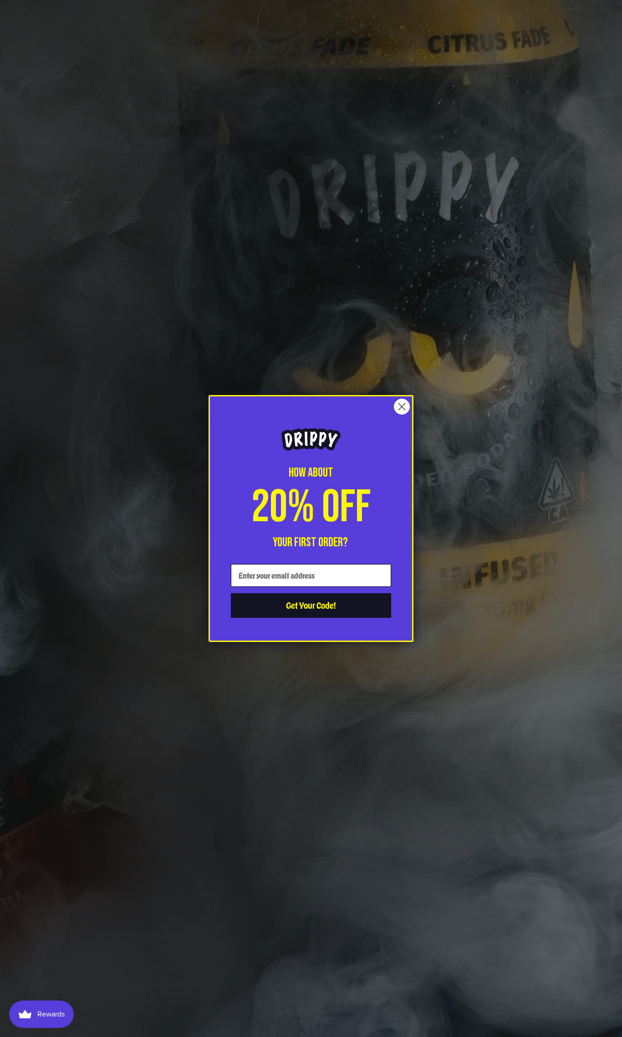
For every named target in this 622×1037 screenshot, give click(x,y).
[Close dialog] (402, 407)
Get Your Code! (311, 605)
